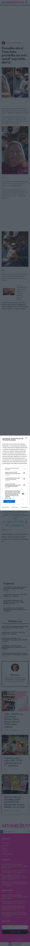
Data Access (15, 507)
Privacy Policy (24, 507)
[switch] (23, 473)
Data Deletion (5, 507)
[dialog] (15, 473)
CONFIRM (9, 501)
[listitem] (15, 469)
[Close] (26, 438)
